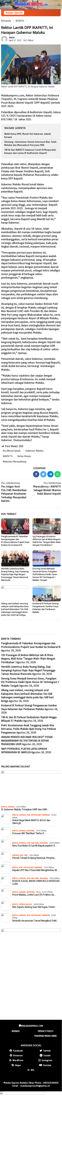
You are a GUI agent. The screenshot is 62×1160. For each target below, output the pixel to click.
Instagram (47, 1060)
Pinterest (18, 1055)
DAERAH (11, 807)
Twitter (47, 1050)
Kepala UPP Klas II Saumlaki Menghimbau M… (35, 870)
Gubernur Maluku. (34, 450)
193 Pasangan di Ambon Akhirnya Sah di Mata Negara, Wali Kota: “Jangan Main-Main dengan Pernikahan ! (47, 540)
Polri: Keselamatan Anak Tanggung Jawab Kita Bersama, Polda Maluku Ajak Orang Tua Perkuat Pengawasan (28, 729)
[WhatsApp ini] (57, 474)
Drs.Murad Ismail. (12, 450)
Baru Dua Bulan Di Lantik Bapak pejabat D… (34, 845)
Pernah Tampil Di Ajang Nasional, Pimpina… (34, 857)
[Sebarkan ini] (36, 474)
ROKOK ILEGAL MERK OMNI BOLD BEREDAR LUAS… (35, 882)
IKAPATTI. (8, 456)
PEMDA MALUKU (25, 904)
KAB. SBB (23, 855)
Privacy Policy (45, 1031)
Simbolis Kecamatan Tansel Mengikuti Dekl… (35, 920)
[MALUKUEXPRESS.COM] (31, 4)
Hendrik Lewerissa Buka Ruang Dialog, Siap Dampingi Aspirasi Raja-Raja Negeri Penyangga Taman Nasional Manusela (15, 574)
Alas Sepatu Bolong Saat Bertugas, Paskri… (34, 907)
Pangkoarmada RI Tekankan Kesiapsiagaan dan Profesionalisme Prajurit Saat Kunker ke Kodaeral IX (15, 540)
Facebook (18, 1050)
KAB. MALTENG (33, 843)
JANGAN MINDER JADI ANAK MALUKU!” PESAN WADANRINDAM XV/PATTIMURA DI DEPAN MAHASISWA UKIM (26, 741)
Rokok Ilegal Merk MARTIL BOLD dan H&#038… (31, 822)
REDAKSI (16, 1031)
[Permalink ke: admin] (4, 38)
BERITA (4, 807)
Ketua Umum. (24, 456)
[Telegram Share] (50, 474)
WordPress (18, 1060)
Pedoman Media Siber (45, 1036)
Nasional (31, 831)
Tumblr (47, 1055)
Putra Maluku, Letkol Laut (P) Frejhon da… (34, 894)
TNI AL (38, 892)
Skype (18, 1065)
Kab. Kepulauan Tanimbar (38, 815)
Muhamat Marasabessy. (15, 461)
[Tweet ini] (43, 474)
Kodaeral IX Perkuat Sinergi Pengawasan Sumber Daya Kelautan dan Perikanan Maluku (46, 607)
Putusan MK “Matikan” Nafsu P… (29, 833)
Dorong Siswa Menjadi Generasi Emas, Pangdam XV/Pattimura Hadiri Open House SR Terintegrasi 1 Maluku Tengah (45, 574)
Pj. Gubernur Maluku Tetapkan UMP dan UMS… (25, 809)
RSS (32, 1070)
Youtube (47, 1065)
